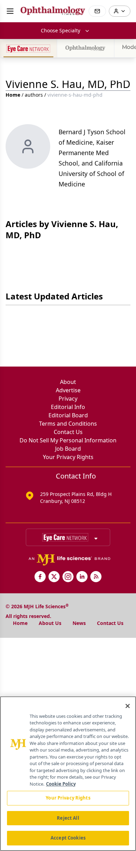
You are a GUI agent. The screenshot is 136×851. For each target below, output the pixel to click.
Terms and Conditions (68, 423)
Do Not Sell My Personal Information (68, 440)
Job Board (68, 448)
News (79, 623)
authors (34, 94)
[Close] (127, 706)
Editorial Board (68, 415)
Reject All (68, 818)
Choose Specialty (60, 30)
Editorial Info (68, 407)
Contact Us (68, 432)
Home (13, 94)
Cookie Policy (61, 784)
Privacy (68, 398)
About (68, 382)
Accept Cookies (68, 838)
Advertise (68, 390)
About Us (50, 623)
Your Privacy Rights (68, 457)
